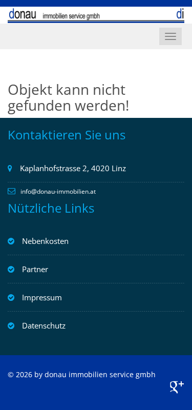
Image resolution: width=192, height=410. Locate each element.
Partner (35, 269)
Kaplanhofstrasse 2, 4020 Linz (73, 168)
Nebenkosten (45, 241)
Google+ (176, 387)
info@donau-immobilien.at (58, 191)
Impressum (42, 297)
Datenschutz (44, 325)
